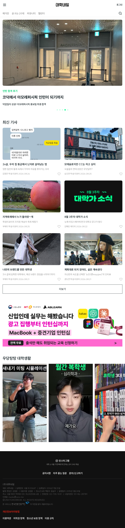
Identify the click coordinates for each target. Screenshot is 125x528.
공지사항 (46, 473)
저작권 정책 (18, 518)
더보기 (62, 289)
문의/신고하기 (76, 473)
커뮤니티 (31, 13)
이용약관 (7, 518)
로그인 (119, 4)
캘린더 (41, 13)
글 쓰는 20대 (18, 13)
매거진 (6, 13)
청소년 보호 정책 (34, 518)
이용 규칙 (49, 518)
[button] (57, 110)
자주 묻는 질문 (60, 473)
